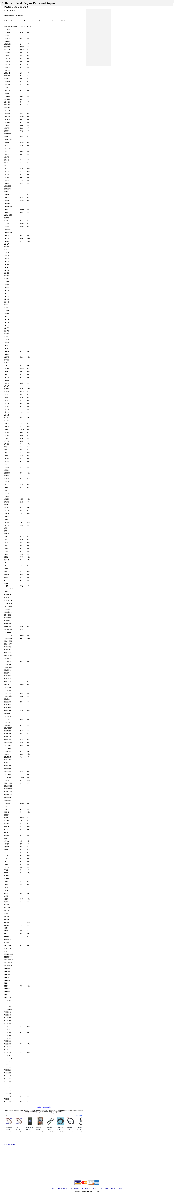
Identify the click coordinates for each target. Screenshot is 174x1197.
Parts (52, 1188)
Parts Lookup (74, 1188)
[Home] (2, 3)
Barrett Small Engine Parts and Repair (30, 3)
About (113, 1188)
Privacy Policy (103, 1188)
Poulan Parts (9, 1145)
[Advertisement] (98, 38)
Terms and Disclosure (88, 1188)
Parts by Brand (62, 1188)
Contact (120, 1188)
